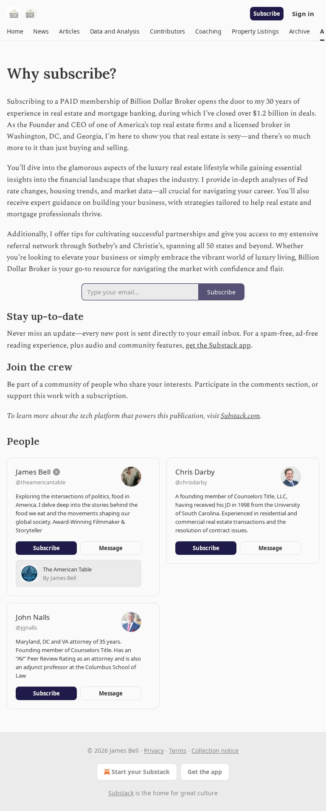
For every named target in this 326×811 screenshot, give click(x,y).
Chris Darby (195, 472)
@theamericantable (40, 482)
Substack (121, 793)
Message (111, 548)
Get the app (205, 772)
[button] (15, 31)
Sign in (303, 13)
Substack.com (240, 415)
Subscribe (266, 13)
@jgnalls (26, 627)
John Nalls (33, 617)
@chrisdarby (191, 482)
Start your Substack (141, 772)
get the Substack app (218, 345)
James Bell (33, 472)
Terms (177, 750)
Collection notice (215, 750)
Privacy (154, 750)
